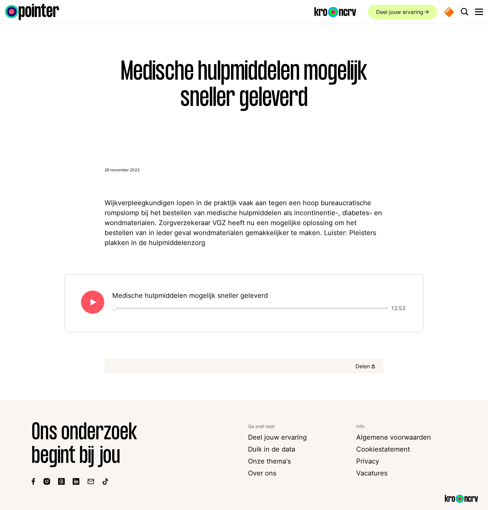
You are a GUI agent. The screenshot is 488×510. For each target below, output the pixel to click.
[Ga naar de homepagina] (32, 12)
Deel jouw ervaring (399, 12)
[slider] (250, 308)
